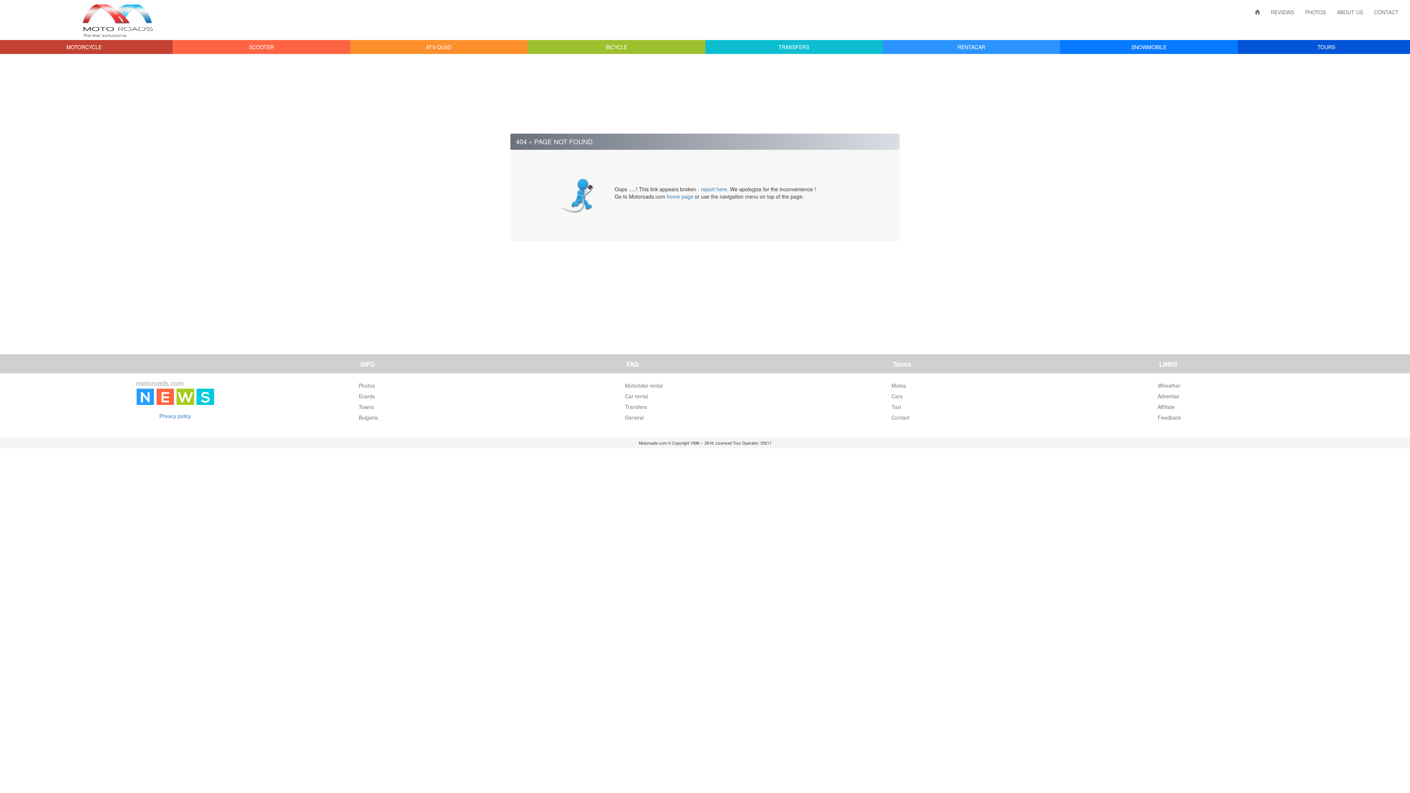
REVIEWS (1282, 12)
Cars (897, 396)
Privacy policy (175, 416)
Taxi (896, 406)
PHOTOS (1315, 12)
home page (680, 196)
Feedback (1169, 417)
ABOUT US (1350, 12)
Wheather (1169, 385)
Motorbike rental (644, 385)
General (634, 417)
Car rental (636, 396)
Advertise (1168, 396)
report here (714, 189)
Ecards (367, 396)
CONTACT (1386, 12)
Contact (901, 417)
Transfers (636, 406)
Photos (367, 385)
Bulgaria (368, 417)
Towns (366, 406)
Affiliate (1166, 406)
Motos (899, 385)
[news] (175, 391)
